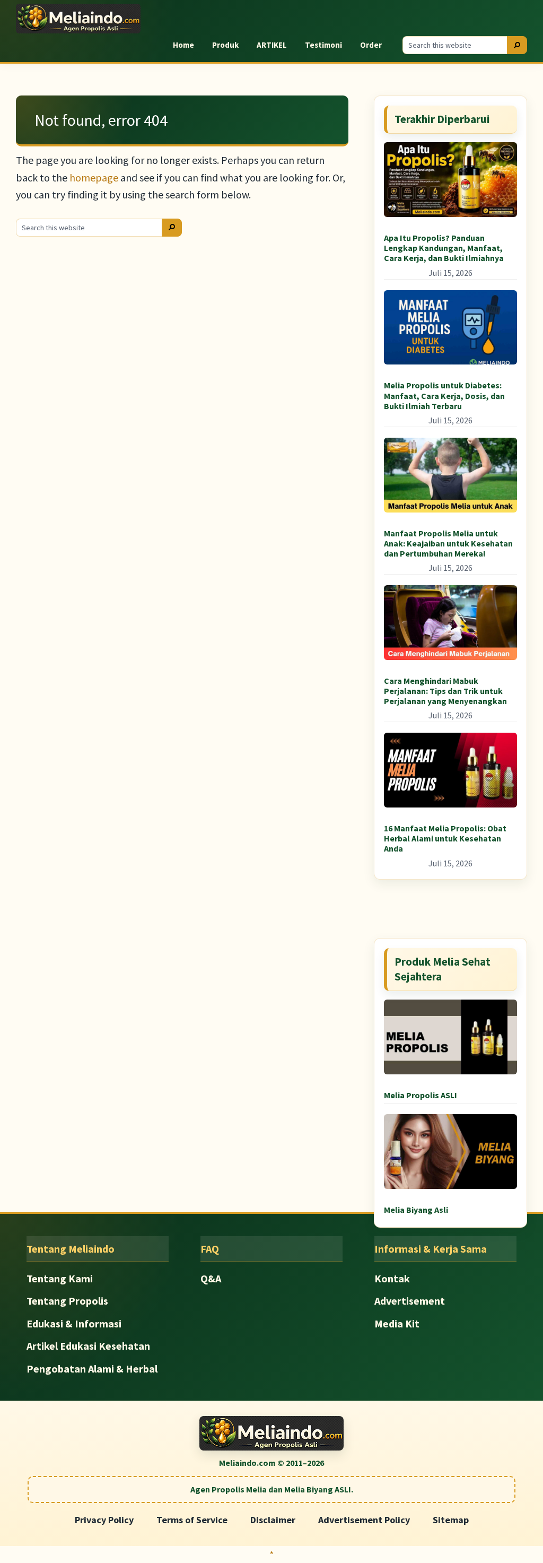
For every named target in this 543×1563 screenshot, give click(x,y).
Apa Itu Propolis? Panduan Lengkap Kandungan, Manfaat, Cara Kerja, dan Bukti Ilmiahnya (444, 247)
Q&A (210, 1278)
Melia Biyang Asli (416, 1209)
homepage (93, 177)
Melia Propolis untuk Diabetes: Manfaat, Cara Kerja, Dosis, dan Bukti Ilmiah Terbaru (444, 395)
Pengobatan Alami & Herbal (92, 1368)
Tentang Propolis (67, 1300)
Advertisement (409, 1300)
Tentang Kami (60, 1278)
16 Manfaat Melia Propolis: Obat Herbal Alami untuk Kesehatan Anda (445, 838)
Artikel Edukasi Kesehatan (88, 1345)
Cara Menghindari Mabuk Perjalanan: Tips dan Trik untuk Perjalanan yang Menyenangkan (445, 690)
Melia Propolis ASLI (420, 1095)
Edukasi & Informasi (74, 1323)
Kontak (392, 1278)
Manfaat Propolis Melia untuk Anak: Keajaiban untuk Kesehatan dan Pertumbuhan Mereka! (448, 543)
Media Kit (396, 1323)
